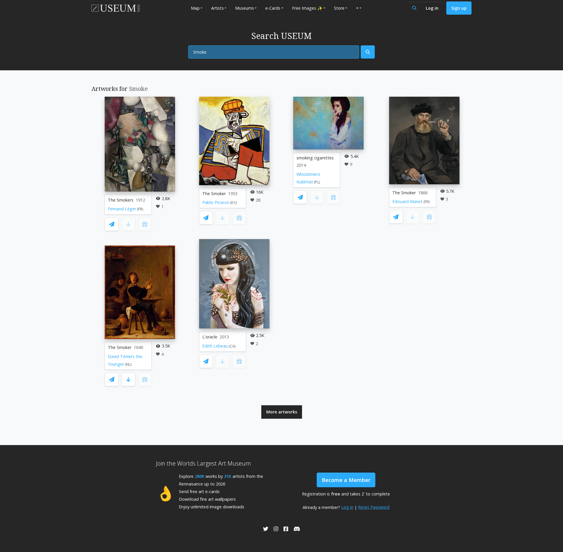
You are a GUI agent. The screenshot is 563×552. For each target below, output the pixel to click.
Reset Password (373, 507)
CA (232, 346)
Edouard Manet (407, 201)
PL (317, 182)
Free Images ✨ (307, 8)
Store (339, 8)
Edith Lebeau (215, 346)
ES (233, 202)
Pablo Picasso (215, 202)
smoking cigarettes (315, 158)
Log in (432, 8)
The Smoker (119, 347)
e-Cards (272, 8)
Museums (244, 8)
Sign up (459, 8)
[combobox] (273, 52)
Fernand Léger (122, 209)
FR (140, 209)
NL (128, 364)
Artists (217, 8)
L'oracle (209, 337)
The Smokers (120, 200)
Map (195, 8)
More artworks (281, 412)
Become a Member (346, 479)
